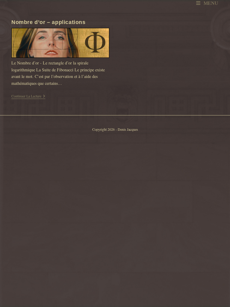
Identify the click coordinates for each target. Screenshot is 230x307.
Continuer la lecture (28, 96)
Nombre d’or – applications (48, 22)
